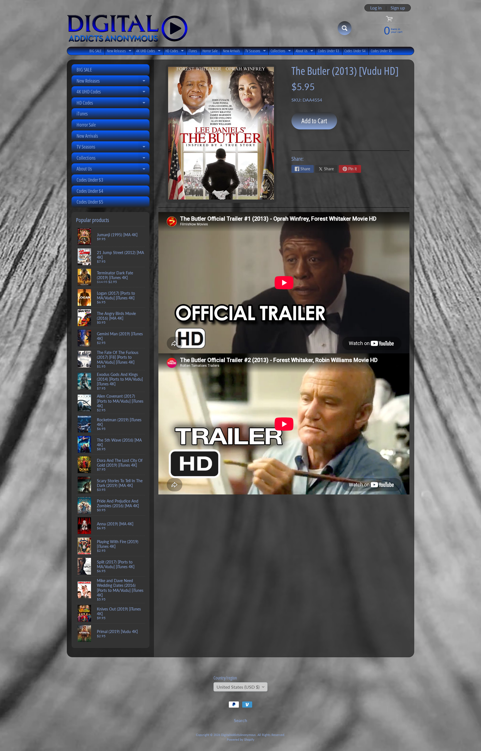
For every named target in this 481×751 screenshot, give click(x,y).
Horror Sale (210, 50)
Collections (281, 51)
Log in (376, 8)
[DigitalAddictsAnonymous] (127, 28)
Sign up (398, 8)
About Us (305, 51)
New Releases (120, 51)
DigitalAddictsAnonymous (238, 735)
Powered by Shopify (240, 739)
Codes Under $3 (328, 50)
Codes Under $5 (381, 50)
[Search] (345, 28)
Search (240, 720)
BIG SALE (95, 50)
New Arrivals (231, 50)
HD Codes (175, 51)
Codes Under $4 (354, 50)
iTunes (192, 50)
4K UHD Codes (149, 51)
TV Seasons (256, 51)
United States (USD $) (238, 687)
